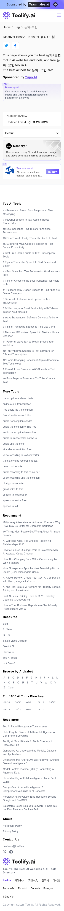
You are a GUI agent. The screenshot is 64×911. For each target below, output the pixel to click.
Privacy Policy (10, 831)
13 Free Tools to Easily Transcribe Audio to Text (30, 238)
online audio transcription (17, 404)
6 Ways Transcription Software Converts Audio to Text (30, 319)
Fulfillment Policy (12, 825)
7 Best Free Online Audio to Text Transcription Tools (29, 254)
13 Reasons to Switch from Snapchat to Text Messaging (28, 212)
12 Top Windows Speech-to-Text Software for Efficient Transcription (28, 352)
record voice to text (13, 466)
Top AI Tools (10, 657)
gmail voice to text (13, 489)
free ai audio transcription (17, 415)
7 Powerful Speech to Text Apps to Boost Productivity (26, 221)
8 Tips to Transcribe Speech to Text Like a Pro (29, 326)
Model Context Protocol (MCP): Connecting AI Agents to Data (28, 770)
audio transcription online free (19, 426)
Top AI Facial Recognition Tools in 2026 (25, 726)
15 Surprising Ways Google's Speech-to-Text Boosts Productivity (28, 245)
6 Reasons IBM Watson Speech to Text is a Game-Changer (31, 334)
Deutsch (35, 888)
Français (48, 888)
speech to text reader (15, 494)
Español (22, 888)
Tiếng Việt (8, 896)
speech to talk (10, 506)
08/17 (52, 702)
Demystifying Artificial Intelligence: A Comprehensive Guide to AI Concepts (24, 789)
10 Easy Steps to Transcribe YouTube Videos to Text (29, 380)
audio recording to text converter (21, 472)
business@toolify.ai (13, 846)
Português (8, 888)
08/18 (41, 702)
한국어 (45, 880)
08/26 (7, 702)
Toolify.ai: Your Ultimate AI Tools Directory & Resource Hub (27, 743)
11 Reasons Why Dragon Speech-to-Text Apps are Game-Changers (31, 291)
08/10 (41, 709)
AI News (7, 629)
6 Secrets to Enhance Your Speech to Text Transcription (26, 300)
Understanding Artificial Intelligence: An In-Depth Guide (30, 779)
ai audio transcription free (17, 449)
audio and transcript (14, 443)
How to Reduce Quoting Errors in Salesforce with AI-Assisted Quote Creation (30, 551)
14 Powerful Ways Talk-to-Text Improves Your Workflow (28, 343)
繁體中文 (33, 880)
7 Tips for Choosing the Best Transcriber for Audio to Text (31, 282)
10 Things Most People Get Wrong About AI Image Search (31, 533)
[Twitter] (4, 852)
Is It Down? (9, 663)
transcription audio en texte (18, 398)
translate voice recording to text (20, 460)
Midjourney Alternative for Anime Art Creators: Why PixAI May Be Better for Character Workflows (31, 524)
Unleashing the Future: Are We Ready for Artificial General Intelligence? (31, 761)
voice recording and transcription (21, 477)
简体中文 (19, 880)
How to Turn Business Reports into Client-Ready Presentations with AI (30, 606)
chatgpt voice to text (14, 483)
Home (6, 27)
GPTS (6, 635)
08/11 (29, 709)
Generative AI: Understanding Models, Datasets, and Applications (30, 752)
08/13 (7, 709)
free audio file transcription (18, 409)
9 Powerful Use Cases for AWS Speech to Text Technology (29, 370)
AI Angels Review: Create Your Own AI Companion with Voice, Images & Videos (31, 579)
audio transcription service (17, 421)
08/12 (18, 709)
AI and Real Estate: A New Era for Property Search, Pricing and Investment (32, 588)
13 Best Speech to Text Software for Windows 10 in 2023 (31, 273)
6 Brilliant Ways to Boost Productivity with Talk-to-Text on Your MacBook (30, 309)
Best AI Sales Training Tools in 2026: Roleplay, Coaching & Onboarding (29, 597)
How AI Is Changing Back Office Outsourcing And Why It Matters (30, 560)
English (7, 880)
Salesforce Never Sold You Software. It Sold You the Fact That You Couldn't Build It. (30, 807)
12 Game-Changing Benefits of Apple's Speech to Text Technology (31, 361)
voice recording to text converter (21, 455)
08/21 (29, 702)
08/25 (18, 702)
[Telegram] (11, 852)
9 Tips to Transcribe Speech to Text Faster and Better (29, 263)
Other (11, 687)
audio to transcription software (20, 438)
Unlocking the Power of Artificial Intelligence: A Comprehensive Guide (29, 733)
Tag (17, 27)
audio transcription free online (19, 432)
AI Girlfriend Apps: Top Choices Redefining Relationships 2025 (27, 542)
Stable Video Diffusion (15, 640)
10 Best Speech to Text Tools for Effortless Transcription (26, 230)
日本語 (56, 880)
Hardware (8, 652)
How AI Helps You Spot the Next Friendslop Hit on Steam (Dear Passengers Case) (31, 570)
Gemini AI (8, 646)
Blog (5, 623)
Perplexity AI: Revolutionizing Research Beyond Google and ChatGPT (29, 798)
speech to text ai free (14, 500)
